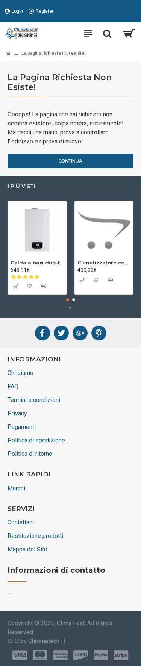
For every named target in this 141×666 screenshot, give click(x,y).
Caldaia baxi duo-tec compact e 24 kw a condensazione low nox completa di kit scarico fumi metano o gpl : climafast (37, 263)
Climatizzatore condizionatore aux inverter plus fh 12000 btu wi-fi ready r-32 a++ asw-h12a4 (104, 263)
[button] (67, 299)
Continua (70, 161)
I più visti (21, 186)
